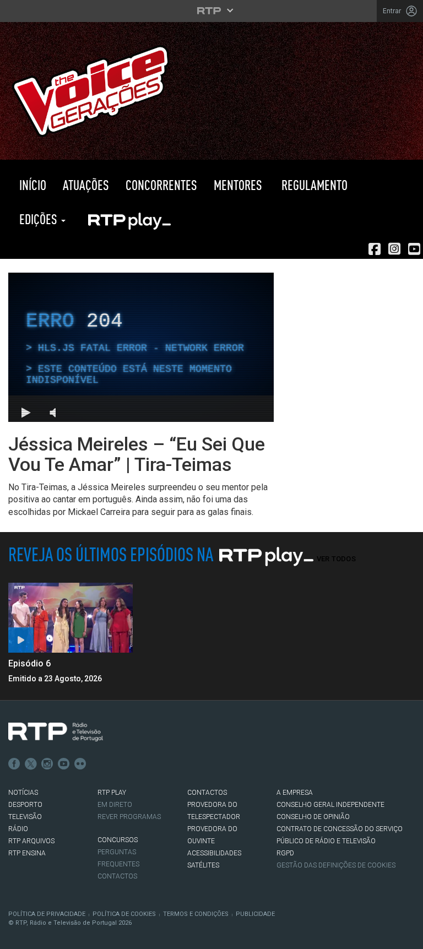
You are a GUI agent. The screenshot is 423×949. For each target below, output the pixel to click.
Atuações (86, 185)
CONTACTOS (207, 792)
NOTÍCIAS (23, 792)
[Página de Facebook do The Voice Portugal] (374, 249)
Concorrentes (161, 185)
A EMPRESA (294, 792)
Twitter (31, 764)
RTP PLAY (129, 219)
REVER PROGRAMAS (129, 817)
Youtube (64, 764)
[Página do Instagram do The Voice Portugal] (394, 249)
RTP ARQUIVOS (31, 841)
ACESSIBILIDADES (214, 853)
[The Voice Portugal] (90, 90)
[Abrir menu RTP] (212, 10)
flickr (80, 764)
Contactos (117, 876)
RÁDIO (18, 829)
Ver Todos (336, 559)
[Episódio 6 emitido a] (70, 618)
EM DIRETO (114, 805)
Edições (38, 219)
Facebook (14, 764)
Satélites (203, 865)
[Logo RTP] (55, 732)
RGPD (285, 853)
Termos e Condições (196, 914)
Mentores (238, 185)
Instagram (47, 764)
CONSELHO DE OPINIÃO (313, 817)
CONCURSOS (117, 840)
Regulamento (313, 185)
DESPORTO (25, 805)
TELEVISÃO (25, 817)
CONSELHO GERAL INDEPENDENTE (330, 805)
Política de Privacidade (46, 914)
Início (31, 185)
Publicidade (255, 914)
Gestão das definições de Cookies (335, 865)
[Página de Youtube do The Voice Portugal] (414, 249)
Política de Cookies (124, 914)
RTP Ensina (27, 853)
